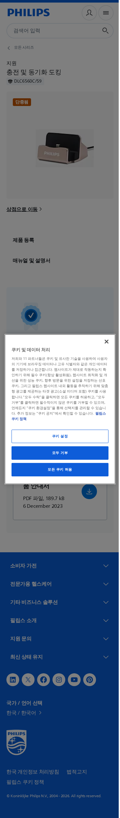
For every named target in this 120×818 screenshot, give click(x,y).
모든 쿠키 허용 (57, 469)
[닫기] (103, 341)
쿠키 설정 (58, 436)
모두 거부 (58, 453)
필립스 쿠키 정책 (25, 419)
